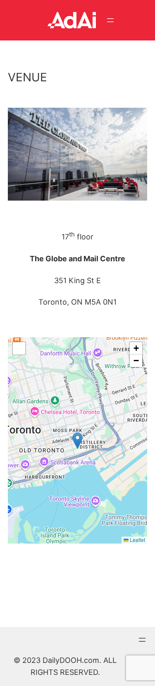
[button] (77, 440)
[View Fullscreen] (19, 348)
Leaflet (137, 539)
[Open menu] (110, 20)
